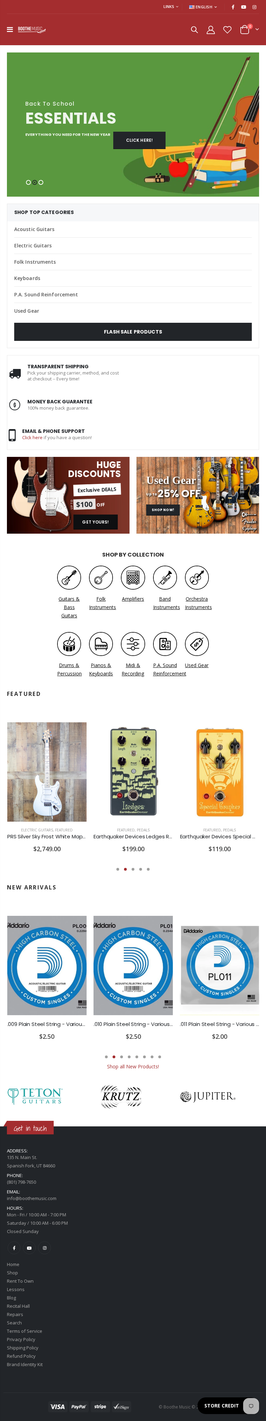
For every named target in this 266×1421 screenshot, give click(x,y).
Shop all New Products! (133, 1066)
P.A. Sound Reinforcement (46, 294)
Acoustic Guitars (34, 229)
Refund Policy (21, 1356)
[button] (28, 182)
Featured (64, 830)
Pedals (143, 830)
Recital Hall (18, 1306)
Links (168, 6)
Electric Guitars (33, 245)
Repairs (15, 1314)
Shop (12, 1273)
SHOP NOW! (163, 510)
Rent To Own (20, 1281)
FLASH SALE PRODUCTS (133, 331)
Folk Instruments (35, 261)
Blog (11, 1298)
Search (14, 1323)
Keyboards (27, 278)
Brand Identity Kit (25, 1364)
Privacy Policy (21, 1339)
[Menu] (10, 29)
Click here (32, 437)
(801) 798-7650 (21, 1182)
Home (13, 1264)
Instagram (44, 1247)
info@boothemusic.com (31, 1198)
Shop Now (158, 140)
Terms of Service (24, 1331)
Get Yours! (95, 522)
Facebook (14, 1247)
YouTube (29, 1247)
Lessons (16, 1289)
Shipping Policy (22, 1348)
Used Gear (26, 310)
